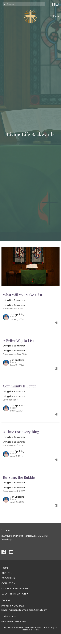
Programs (8, 578)
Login (36, 629)
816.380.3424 (17, 605)
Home (4, 568)
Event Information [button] (13, 593)
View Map (6, 539)
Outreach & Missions (14, 588)
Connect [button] (7, 583)
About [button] (5, 573)
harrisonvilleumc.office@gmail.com (28, 609)
